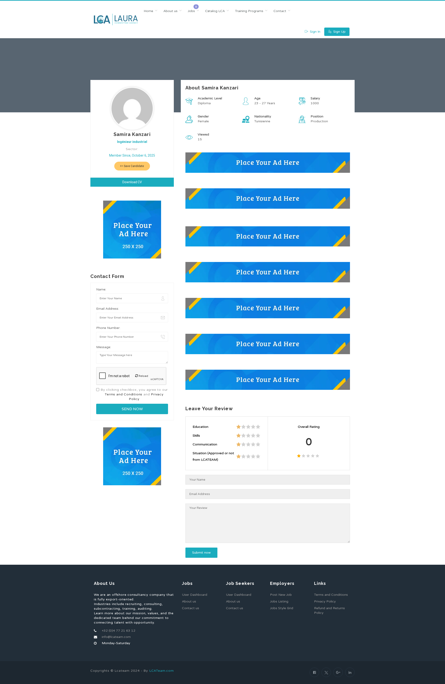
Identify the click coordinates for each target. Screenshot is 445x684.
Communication (205, 444)
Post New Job (281, 595)
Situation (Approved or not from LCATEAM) (213, 456)
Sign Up (339, 32)
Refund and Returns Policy (329, 610)
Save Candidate (133, 166)
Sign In (314, 32)
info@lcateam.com (116, 637)
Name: (101, 289)
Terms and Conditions (123, 394)
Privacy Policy (325, 601)
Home (148, 11)
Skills (196, 436)
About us (170, 11)
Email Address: (107, 309)
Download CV (132, 182)
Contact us (190, 608)
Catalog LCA (215, 11)
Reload (143, 376)
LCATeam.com (161, 671)
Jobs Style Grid (281, 608)
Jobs (191, 11)
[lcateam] (116, 19)
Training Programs (249, 11)
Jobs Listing (279, 601)
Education (200, 427)
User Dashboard (194, 595)
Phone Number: (108, 328)
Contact (279, 11)
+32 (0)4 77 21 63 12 (118, 631)
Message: (103, 347)
